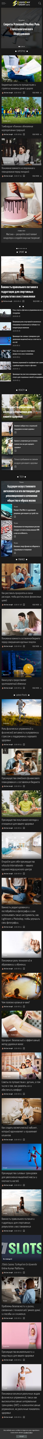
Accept (22, 1436)
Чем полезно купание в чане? (16, 1002)
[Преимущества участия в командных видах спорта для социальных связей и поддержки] (5, 377)
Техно (21, 482)
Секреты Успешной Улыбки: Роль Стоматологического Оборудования (22, 29)
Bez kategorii (7, 856)
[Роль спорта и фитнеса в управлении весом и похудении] (5, 313)
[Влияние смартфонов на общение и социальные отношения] (6, 548)
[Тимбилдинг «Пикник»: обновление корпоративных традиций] (21, 110)
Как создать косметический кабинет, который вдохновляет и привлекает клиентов (19, 1131)
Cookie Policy (28, 1432)
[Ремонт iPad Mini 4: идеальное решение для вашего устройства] (6, 512)
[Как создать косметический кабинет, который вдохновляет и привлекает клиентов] (21, 1111)
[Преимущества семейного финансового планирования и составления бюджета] (21, 762)
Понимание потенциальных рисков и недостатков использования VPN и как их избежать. (27, 530)
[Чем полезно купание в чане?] (21, 986)
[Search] (39, 3)
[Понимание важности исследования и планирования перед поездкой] (21, 152)
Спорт (4, 281)
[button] (19, 46)
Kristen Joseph (8, 93)
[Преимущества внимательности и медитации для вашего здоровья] (21, 1335)
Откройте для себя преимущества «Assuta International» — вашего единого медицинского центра (18, 865)
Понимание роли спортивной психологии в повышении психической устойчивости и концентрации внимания (27, 325)
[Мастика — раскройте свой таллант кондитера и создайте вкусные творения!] (21, 205)
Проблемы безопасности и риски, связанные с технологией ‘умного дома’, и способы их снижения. (21, 1310)
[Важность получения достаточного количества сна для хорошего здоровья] (7, 445)
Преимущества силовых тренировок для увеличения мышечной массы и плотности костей (27, 339)
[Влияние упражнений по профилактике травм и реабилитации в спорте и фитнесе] (5, 366)
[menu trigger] (4, 3)
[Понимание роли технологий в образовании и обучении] (21, 944)
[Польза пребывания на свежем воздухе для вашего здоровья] (7, 462)
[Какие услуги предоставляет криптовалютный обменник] (21, 664)
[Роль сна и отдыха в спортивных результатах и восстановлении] (5, 354)
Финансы (6, 588)
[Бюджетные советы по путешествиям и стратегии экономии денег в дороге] (21, 68)
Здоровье (21, 20)
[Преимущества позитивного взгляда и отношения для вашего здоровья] (21, 803)
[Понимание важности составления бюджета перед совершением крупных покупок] (21, 622)
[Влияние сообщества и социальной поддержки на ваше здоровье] (7, 429)
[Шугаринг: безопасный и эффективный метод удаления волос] (21, 1024)
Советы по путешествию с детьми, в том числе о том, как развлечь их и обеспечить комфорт (21, 1086)
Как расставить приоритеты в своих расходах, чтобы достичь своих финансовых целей (21, 597)
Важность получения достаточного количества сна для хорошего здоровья (25, 444)
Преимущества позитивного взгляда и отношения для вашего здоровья (18, 412)
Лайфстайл (7, 79)
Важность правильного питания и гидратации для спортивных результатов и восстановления (19, 291)
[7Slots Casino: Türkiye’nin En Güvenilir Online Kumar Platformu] (21, 1248)
